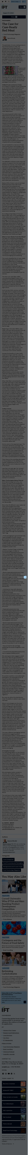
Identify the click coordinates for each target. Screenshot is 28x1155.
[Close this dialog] (25, 577)
